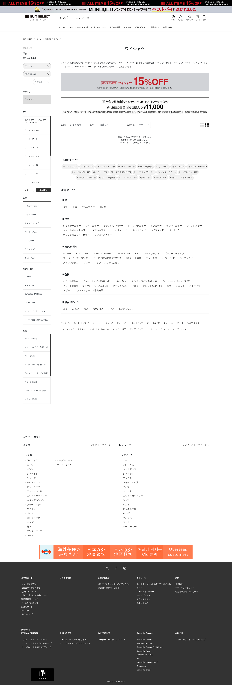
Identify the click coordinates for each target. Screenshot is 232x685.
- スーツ (29, 465)
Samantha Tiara (143, 651)
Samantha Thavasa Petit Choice (150, 647)
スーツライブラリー (145, 592)
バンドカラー (175, 230)
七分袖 (102, 207)
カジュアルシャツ (191, 323)
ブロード (87, 263)
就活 (65, 309)
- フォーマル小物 (33, 491)
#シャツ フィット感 (126, 167)
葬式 (86, 309)
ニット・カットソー (172, 323)
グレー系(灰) (29, 356)
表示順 (63, 125)
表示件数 (130, 125)
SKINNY (27, 277)
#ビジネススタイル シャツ (181, 178)
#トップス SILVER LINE (197, 167)
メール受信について (29, 603)
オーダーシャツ (179, 329)
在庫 (92, 125)
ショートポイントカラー (75, 230)
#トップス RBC (160, 178)
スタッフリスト (143, 603)
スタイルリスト (143, 599)
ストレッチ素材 (71, 263)
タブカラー (29, 241)
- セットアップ (32, 487)
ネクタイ (81, 329)
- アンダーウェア (33, 531)
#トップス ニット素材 (188, 172)
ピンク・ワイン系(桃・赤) (35, 365)
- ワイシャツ (31, 460)
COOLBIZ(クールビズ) (103, 309)
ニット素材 (151, 258)
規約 (177, 578)
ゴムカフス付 (88, 207)
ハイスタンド (157, 230)
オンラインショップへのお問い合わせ (114, 584)
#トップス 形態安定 (107, 178)
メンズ (63, 18)
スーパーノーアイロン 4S (35, 311)
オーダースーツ (162, 329)
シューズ (109, 323)
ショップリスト (143, 595)
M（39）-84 (34, 156)
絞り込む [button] (43, 190)
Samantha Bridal (144, 670)
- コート (29, 535)
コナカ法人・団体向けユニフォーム (36, 647)
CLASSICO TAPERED (33, 294)
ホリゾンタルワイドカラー (76, 235)
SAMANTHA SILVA (145, 655)
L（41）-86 (33, 174)
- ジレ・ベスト (32, 482)
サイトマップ (27, 614)
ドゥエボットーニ (119, 230)
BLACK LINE (29, 285)
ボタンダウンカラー (33, 223)
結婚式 (75, 309)
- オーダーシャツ (63, 465)
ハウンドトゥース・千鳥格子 (88, 290)
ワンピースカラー (103, 235)
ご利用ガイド (27, 578)
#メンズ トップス (70, 167)
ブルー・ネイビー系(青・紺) (36, 347)
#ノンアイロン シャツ (128, 178)
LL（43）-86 (34, 182)
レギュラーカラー (32, 206)
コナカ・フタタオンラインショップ (36, 643)
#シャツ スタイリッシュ (144, 172)
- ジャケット (31, 474)
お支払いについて (28, 592)
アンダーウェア (136, 329)
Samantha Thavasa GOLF (147, 662)
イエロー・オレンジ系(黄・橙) (147, 286)
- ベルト (29, 513)
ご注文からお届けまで (30, 588)
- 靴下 (28, 527)
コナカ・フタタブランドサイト (34, 640)
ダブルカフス (98, 230)
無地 (169, 286)
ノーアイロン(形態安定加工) (36, 320)
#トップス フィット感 (86, 178)
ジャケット (97, 323)
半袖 (74, 207)
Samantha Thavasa (144, 640)
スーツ (77, 323)
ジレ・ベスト (122, 323)
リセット (28, 190)
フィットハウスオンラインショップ (190, 640)
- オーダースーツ (63, 460)
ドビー (66, 290)
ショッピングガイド (29, 584)
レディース (82, 18)
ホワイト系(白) (30, 339)
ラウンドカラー (31, 249)
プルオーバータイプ (174, 254)
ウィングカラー (31, 258)
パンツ (86, 323)
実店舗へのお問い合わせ (108, 588)
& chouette (141, 666)
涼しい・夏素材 (133, 258)
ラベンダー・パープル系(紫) (36, 373)
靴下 (124, 329)
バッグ (116, 329)
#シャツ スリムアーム (167, 172)
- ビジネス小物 (32, 518)
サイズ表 (25, 610)
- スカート (127, 491)
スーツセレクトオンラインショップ (75, 643)
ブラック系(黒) (30, 399)
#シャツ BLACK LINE (81, 172)
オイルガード (168, 258)
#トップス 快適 (178, 167)
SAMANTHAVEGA (144, 643)
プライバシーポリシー (184, 588)
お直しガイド (27, 607)
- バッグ (29, 522)
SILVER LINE (29, 303)
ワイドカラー (30, 215)
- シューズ (30, 478)
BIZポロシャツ (126, 309)
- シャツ (126, 500)
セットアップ (137, 323)
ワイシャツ (58, 39)
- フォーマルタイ (33, 505)
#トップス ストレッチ (105, 167)
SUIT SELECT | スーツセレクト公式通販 (37, 39)
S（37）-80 (34, 130)
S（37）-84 (34, 139)
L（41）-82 (33, 165)
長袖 (65, 207)
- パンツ (29, 469)
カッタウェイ (139, 230)
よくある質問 (65, 578)
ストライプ (194, 286)
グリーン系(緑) (30, 382)
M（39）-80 (34, 148)
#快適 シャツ (145, 178)
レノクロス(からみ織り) (108, 263)
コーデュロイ (186, 258)
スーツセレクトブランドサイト (73, 640)
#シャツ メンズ (86, 167)
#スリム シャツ (162, 167)
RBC (137, 254)
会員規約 (179, 584)
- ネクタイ (30, 509)
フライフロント (152, 254)
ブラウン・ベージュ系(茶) (35, 391)
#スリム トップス (100, 172)
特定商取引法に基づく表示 (186, 592)
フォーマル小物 (153, 323)
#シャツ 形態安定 (145, 167)
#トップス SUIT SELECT (121, 172)
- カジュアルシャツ (35, 500)
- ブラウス (127, 478)
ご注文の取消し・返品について (34, 595)
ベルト (92, 329)
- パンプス (127, 518)
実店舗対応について (29, 599)
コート (149, 329)
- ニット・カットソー (36, 496)
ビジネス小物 (104, 329)
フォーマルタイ (67, 329)
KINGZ (140, 658)
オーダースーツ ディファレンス (111, 640)
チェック (180, 286)
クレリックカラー (32, 232)
